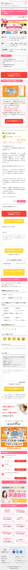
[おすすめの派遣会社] (7, 513)
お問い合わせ (4, 558)
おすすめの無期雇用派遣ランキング (12, 8)
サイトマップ (18, 558)
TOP (3, 8)
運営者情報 (3, 556)
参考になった (21, 201)
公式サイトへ (19, 460)
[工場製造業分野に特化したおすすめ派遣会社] (7, 542)
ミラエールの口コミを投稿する (14, 221)
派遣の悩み (19, 142)
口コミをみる (7, 460)
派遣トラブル (12, 142)
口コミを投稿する (14, 388)
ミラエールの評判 (23, 8)
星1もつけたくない (21, 263)
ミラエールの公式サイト (14, 74)
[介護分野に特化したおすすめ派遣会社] (20, 528)
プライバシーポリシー (20, 562)
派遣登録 (5, 142)
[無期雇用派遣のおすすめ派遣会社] (20, 513)
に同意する (15, 384)
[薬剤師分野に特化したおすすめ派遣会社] (20, 535)
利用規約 (11, 254)
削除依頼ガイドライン (6, 562)
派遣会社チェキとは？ (20, 556)
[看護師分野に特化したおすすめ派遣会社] (7, 535)
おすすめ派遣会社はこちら (14, 121)
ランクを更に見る (14, 482)
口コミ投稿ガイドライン (10, 397)
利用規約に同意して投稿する (14, 250)
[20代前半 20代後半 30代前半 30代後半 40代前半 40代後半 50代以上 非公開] (15, 298)
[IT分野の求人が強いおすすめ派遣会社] (7, 520)
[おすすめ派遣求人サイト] (20, 520)
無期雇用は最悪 (7, 263)
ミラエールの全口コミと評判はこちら (14, 272)
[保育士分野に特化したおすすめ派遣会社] (7, 528)
